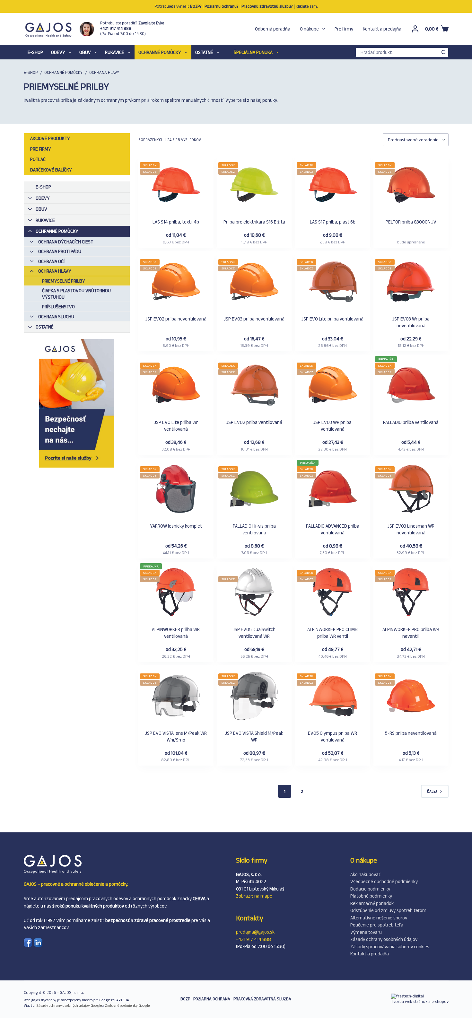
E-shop (35, 52)
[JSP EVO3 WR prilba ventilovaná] (332, 386)
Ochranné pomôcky (159, 52)
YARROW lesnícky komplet (176, 526)
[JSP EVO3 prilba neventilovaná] (254, 282)
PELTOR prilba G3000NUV (411, 221)
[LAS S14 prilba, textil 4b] (176, 185)
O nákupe (309, 28)
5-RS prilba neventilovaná (411, 733)
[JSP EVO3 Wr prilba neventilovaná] (411, 282)
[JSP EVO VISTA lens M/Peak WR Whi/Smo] (176, 697)
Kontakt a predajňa (382, 28)
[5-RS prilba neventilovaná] (411, 697)
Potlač (38, 159)
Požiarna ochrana (211, 998)
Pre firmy (344, 28)
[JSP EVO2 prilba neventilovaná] (176, 282)
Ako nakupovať (365, 874)
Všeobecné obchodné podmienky (384, 881)
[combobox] (397, 52)
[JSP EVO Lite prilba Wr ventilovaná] (176, 386)
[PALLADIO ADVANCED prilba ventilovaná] (332, 489)
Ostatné (204, 52)
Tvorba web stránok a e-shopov (420, 1001)
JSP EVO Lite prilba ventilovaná (332, 318)
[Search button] (443, 52)
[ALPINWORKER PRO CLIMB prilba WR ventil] (332, 593)
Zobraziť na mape (254, 896)
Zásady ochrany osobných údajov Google (69, 1005)
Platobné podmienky (371, 896)
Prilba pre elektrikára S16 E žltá (254, 221)
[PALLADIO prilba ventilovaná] (411, 386)
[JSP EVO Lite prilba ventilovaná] (332, 282)
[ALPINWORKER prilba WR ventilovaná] (176, 593)
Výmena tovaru (366, 932)
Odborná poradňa (272, 28)
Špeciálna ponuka (253, 52)
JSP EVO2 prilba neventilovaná (175, 318)
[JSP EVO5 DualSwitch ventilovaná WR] (254, 593)
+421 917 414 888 (253, 939)
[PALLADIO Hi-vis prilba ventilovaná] (254, 489)
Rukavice (114, 52)
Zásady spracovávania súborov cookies (389, 946)
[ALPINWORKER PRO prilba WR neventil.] (411, 593)
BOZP (185, 998)
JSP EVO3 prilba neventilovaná (254, 318)
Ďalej (432, 791)
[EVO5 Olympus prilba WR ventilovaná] (332, 697)
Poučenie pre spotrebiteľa (376, 924)
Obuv (85, 52)
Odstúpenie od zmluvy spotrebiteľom (388, 910)
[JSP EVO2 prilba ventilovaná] (254, 386)
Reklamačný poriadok (372, 903)
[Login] (415, 28)
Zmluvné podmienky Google (127, 1005)
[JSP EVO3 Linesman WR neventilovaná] (411, 489)
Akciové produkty (50, 138)
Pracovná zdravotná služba (262, 998)
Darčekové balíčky (51, 169)
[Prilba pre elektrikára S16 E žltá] (254, 185)
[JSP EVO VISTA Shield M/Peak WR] (254, 697)
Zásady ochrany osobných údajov (383, 939)
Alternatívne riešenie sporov (378, 917)
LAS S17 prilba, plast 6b (332, 221)
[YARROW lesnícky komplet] (176, 489)
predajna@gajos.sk (255, 932)
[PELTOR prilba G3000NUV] (411, 185)
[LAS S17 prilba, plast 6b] (332, 185)
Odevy (58, 52)
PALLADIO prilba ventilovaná (411, 422)
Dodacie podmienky (370, 888)
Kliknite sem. (307, 6)
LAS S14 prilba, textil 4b (176, 221)
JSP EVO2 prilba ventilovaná (254, 422)
